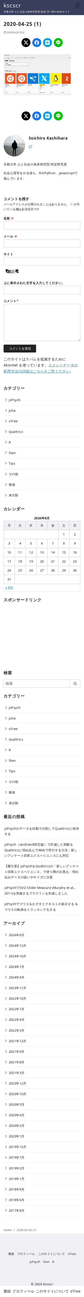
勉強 (12, 484)
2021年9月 (17, 1051)
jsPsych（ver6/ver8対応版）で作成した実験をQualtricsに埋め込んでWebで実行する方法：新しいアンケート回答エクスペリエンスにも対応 (41, 850)
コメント (11, 301)
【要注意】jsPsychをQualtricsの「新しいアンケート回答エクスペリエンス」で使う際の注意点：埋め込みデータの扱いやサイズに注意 (41, 871)
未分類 (13, 495)
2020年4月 (17, 1115)
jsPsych (15, 400)
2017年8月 (17, 1210)
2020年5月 (17, 1104)
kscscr (12, 5)
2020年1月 (17, 1136)
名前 (9, 218)
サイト (8, 254)
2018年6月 (17, 1200)
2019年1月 (17, 1179)
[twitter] (30, 146)
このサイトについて (51, 1254)
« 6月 (9, 587)
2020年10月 (17, 1094)
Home (8, 1230)
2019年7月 (17, 1157)
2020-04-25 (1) (27, 1230)
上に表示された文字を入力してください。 (34, 283)
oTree (13, 421)
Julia (12, 410)
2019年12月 (17, 1147)
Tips (12, 463)
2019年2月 (17, 1168)
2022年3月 (17, 1030)
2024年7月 (17, 967)
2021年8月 (17, 1062)
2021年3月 (17, 1073)
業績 (11, 1254)
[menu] (77, 5)
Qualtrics (16, 431)
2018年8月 (17, 1189)
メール (10, 236)
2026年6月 (17, 935)
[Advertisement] (37, 634)
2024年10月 (17, 956)
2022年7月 (17, 1009)
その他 (13, 474)
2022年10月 (17, 998)
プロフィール (26, 1254)
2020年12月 (17, 1083)
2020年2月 (17, 1125)
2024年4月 (17, 977)
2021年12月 (17, 1041)
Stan (12, 453)
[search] (74, 683)
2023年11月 (17, 988)
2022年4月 (17, 1019)
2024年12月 (17, 945)
